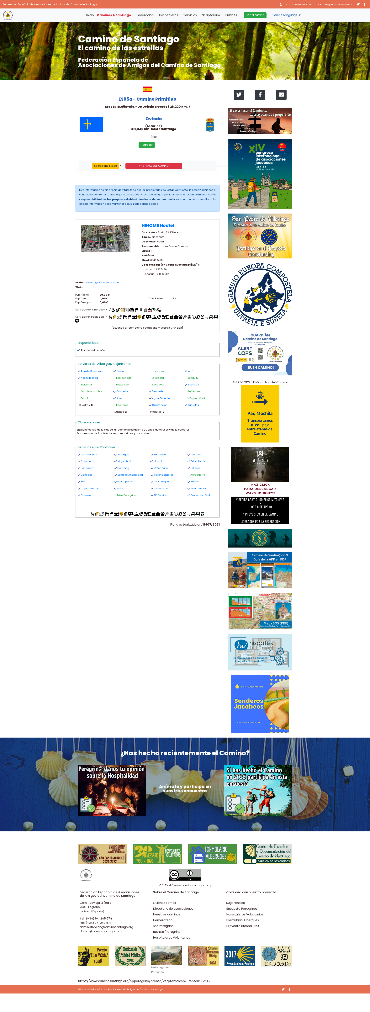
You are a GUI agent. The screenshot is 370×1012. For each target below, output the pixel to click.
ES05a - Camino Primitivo (147, 99)
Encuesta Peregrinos (241, 908)
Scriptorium (211, 15)
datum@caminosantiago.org (101, 931)
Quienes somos (164, 903)
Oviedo (153, 119)
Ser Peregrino (163, 926)
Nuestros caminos (166, 914)
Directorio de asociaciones (173, 908)
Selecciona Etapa (105, 166)
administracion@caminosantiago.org (106, 927)
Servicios (190, 15)
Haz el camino (255, 15)
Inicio (90, 15)
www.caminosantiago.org (192, 885)
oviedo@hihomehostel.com (103, 282)
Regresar (147, 145)
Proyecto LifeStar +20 (242, 926)
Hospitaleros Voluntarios (171, 937)
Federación (145, 15)
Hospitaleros (168, 15)
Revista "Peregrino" (167, 932)
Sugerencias (235, 903)
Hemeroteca (162, 920)
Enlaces (231, 15)
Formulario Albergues (242, 920)
